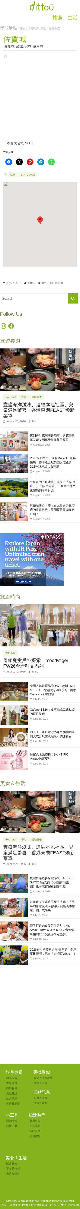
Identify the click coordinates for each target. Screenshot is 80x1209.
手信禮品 (35, 1136)
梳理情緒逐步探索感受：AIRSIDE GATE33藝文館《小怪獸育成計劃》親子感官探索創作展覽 (52, 882)
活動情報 (11, 1121)
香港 (23, 397)
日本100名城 (27, 174)
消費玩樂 (33, 28)
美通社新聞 (13, 1103)
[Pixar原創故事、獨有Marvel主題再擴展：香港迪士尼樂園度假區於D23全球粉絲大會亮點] (14, 456)
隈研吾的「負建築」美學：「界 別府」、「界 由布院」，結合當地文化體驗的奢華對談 (53, 486)
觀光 (36, 1078)
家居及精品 (13, 1174)
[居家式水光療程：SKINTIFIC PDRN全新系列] (14, 753)
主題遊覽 (11, 1083)
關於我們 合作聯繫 (17, 1201)
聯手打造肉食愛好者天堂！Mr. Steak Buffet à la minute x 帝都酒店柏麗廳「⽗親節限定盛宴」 (52, 930)
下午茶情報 (13, 1168)
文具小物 (35, 1126)
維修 (36, 1098)
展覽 (36, 1103)
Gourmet (10, 397)
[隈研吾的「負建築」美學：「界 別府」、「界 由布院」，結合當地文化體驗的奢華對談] (14, 480)
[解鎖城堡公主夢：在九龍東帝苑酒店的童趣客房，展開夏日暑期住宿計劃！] (14, 504)
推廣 (44, 1098)
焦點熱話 (11, 1093)
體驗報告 (37, 397)
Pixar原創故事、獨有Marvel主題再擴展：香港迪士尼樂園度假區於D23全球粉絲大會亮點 (53, 462)
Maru (35, 671)
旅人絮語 (11, 1098)
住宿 (22, 28)
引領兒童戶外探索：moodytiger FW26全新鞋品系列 (35, 663)
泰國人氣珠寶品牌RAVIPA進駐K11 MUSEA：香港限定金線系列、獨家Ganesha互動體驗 (53, 690)
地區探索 (11, 1078)
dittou (32, 283)
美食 (44, 28)
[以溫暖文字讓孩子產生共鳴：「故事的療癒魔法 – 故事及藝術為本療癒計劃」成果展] (14, 900)
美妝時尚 (35, 1131)
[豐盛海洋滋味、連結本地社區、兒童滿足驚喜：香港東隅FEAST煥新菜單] (40, 351)
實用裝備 (10, 653)
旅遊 (57, 18)
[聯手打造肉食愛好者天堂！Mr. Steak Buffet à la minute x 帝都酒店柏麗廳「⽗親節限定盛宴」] (14, 924)
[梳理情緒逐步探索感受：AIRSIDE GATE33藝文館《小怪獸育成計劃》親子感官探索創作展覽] (14, 876)
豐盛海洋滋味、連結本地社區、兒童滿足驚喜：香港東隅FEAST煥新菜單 (39, 410)
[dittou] (41, 2)
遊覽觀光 (54, 28)
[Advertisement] (40, 99)
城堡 (12, 174)
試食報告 (11, 1163)
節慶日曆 (11, 1126)
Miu (34, 421)
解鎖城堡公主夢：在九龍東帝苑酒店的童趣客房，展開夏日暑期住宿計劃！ (52, 510)
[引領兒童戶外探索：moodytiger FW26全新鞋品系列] (40, 606)
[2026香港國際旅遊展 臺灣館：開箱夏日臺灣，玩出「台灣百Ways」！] (14, 948)
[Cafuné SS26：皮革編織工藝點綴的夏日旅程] (14, 708)
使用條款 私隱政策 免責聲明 (57, 1201)
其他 (44, 1103)
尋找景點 (8, 27)
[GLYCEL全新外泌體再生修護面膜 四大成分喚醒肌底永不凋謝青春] (14, 730)
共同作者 (34, 1201)
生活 (72, 18)
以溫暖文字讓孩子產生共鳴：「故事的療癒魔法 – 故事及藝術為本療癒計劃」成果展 (52, 906)
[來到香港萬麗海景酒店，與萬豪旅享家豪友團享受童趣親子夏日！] (14, 434)
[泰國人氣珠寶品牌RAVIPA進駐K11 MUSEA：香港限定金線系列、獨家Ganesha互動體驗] (14, 684)
